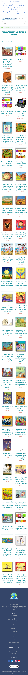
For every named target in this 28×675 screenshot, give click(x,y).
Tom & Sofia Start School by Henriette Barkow (7, 528)
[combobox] (12, 23)
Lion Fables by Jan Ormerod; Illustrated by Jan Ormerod (7, 332)
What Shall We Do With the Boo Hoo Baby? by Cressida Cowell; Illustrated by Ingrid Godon (7, 578)
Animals (20, 59)
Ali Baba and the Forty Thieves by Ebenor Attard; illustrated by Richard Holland (7, 63)
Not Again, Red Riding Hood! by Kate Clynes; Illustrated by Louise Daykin (7, 384)
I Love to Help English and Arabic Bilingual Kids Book (7, 259)
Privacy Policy (14, 653)
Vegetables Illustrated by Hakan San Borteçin (21, 528)
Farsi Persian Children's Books (15, 27)
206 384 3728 (14, 628)
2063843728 (14, 615)
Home (2, 27)
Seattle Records (14, 639)
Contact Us (14, 650)
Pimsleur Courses (14, 634)
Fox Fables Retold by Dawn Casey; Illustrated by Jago (7, 163)
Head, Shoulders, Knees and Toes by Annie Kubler (20, 234)
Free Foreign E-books (14, 637)
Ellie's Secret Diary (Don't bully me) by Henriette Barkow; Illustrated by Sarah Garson (7, 139)
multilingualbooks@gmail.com (14, 619)
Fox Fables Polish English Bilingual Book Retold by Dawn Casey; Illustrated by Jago (20, 139)
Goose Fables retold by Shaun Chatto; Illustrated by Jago (7, 210)
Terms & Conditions (14, 651)
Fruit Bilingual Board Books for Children (20, 163)
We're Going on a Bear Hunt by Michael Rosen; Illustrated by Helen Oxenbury (20, 552)
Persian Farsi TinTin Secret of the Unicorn (21, 408)
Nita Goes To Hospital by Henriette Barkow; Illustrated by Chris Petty (20, 358)
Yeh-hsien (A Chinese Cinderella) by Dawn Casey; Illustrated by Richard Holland (20, 578)
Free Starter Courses (14, 642)
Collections (7, 27)
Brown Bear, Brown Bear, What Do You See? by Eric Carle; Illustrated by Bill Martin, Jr (7, 89)
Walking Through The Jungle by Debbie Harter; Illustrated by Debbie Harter (7, 552)
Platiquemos (14, 631)
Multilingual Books (13, 671)
